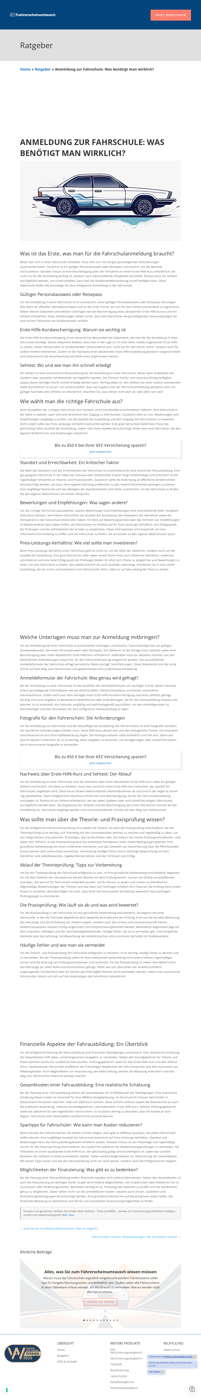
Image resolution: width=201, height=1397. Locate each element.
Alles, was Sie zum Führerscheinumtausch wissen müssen (100, 1271)
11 (117, 1320)
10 (114, 1320)
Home (25, 69)
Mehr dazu (68, 1215)
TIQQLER (116, 1364)
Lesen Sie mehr (100, 1301)
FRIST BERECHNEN (170, 15)
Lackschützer (118, 1376)
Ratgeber (43, 69)
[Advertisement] (100, 101)
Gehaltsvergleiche (122, 1382)
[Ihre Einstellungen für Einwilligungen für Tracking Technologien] (7, 1390)
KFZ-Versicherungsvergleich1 (126, 1351)
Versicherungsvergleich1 (126, 1358)
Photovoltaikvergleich (124, 1388)
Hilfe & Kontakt (67, 1361)
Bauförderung (119, 1370)
